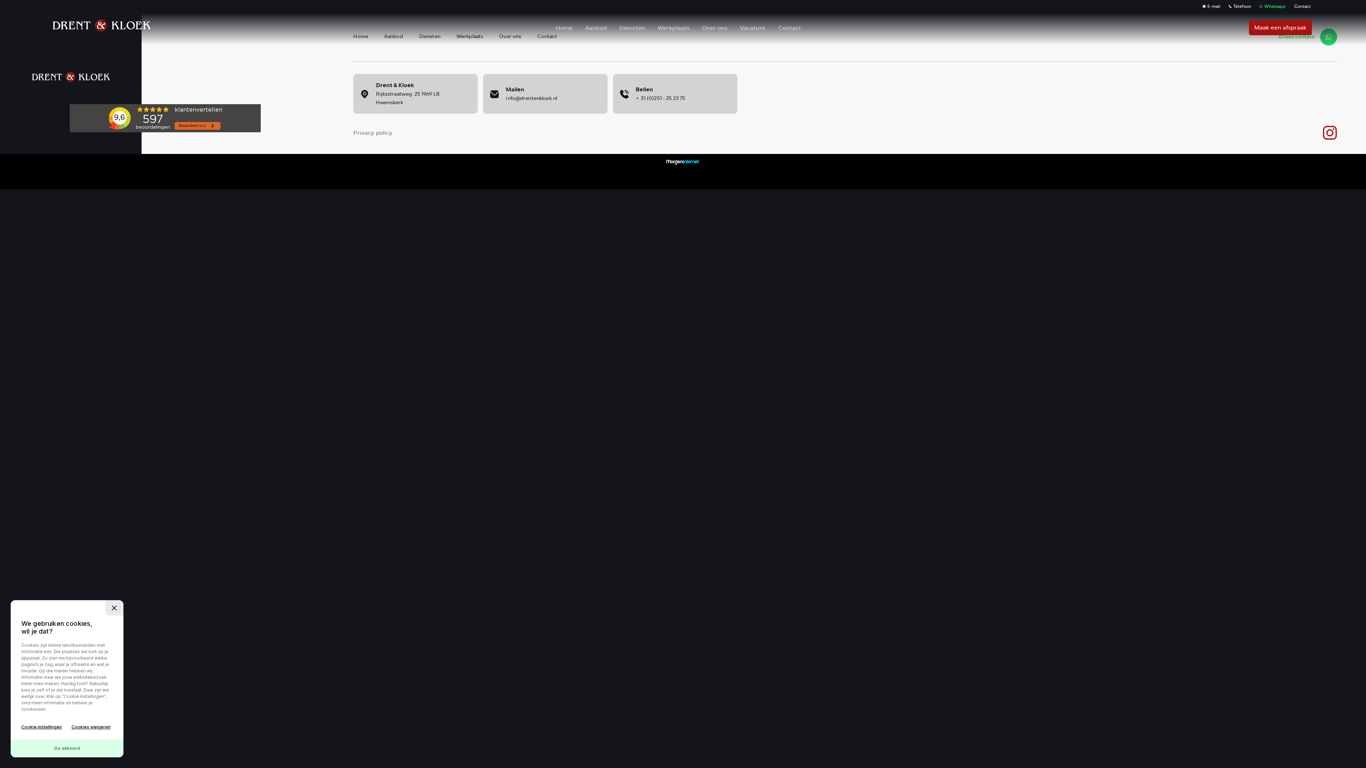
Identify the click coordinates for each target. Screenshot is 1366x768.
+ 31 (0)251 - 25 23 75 (660, 98)
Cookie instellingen (41, 727)
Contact (1302, 7)
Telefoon (1242, 7)
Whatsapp (1275, 7)
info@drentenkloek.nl (531, 98)
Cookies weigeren (91, 727)
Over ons (714, 27)
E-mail (1213, 7)
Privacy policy (372, 132)
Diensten (632, 27)
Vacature (753, 27)
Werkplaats (673, 27)
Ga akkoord (67, 748)
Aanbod (596, 27)
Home (564, 27)
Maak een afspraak (1280, 27)
